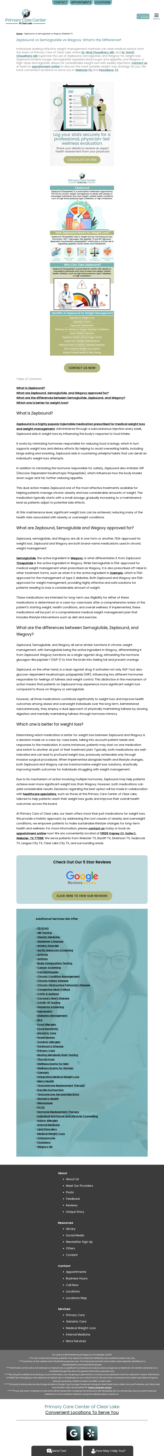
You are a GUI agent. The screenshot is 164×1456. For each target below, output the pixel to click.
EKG (39, 1020)
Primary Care (46, 1051)
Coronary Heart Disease (53, 998)
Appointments (76, 1272)
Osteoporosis (46, 1138)
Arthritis (42, 954)
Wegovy (77, 558)
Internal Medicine (48, 1125)
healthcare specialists (39, 794)
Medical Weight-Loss (51, 1134)
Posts (70, 1192)
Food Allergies (46, 1024)
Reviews (72, 1205)
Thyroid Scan (46, 1059)
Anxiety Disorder (48, 946)
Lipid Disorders (47, 1129)
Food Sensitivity (47, 1029)
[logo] (25, 16)
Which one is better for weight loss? (42, 403)
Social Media (75, 1235)
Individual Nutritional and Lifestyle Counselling (67, 1116)
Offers (70, 1248)
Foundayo (44, 1142)
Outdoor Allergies (48, 1042)
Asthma (42, 959)
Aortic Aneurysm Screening (55, 950)
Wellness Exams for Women (55, 1068)
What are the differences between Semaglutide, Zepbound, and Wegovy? (70, 398)
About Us (72, 1179)
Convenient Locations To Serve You (82, 1412)
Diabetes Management (52, 1016)
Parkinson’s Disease (50, 1046)
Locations (73, 1291)
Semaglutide (26, 558)
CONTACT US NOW (82, 368)
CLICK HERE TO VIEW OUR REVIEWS (82, 896)
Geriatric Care (46, 1033)
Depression (44, 1011)
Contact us (139, 63)
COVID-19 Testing (48, 1003)
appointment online (46, 66)
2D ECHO (43, 928)
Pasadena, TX (108, 70)
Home (19, 33)
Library (70, 1229)
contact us (96, 828)
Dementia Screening (50, 1007)
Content (72, 1255)
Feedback (73, 1199)
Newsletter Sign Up (79, 1242)
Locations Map (76, 1298)
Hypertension (46, 1037)
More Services (76, 1341)
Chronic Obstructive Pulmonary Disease (63, 985)
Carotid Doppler (48, 972)
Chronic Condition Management (58, 976)
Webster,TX (84, 70)
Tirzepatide (24, 563)
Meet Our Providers (79, 1186)
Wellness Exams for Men (53, 1064)
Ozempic (116, 573)
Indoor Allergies (47, 1120)
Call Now (72, 1285)
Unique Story (75, 1212)
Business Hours (77, 1278)
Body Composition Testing (54, 963)
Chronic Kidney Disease (52, 981)
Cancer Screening (49, 967)
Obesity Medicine (48, 937)
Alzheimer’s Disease (50, 941)
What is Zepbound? (30, 388)
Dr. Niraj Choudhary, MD (98, 52)
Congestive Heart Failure (53, 989)
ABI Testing (44, 933)
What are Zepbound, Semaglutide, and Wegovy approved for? (62, 393)
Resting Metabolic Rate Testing (57, 1055)
